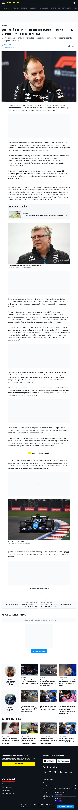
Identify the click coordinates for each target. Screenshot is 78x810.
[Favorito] (69, 46)
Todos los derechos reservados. (48, 807)
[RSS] (71, 772)
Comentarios (46, 783)
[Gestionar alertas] (41, 593)
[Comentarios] (73, 46)
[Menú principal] (3, 2)
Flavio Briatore (40, 390)
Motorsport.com (14, 314)
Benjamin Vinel (6, 44)
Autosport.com (6, 790)
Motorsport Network (30, 807)
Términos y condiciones (24, 804)
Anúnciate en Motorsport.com (51, 786)
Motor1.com (5, 784)
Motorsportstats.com (8, 793)
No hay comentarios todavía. (39, 620)
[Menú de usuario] (74, 3)
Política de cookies (38, 804)
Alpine (26, 105)
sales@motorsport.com (50, 792)
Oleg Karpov (5, 45)
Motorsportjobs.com (8, 787)
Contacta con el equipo (49, 789)
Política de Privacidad (51, 804)
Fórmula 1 (21, 110)
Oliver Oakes (12, 299)
